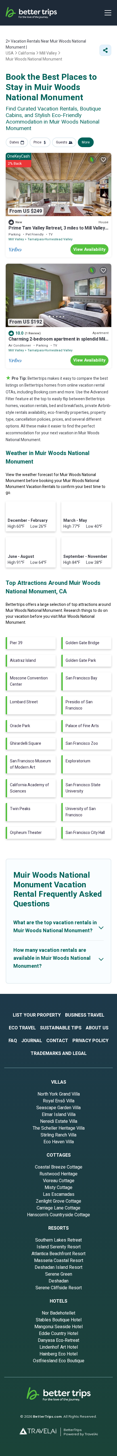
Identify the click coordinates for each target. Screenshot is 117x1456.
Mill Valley (16, 239)
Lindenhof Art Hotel (58, 1347)
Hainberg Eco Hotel (58, 1354)
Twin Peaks (20, 809)
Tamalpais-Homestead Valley (50, 239)
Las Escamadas (58, 1194)
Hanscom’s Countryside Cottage (58, 1214)
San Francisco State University (83, 788)
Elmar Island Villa (59, 1114)
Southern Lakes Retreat (58, 1240)
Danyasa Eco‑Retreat (58, 1340)
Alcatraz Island (23, 661)
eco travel (22, 1028)
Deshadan (58, 1281)
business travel (84, 1015)
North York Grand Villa (58, 1094)
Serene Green (58, 1274)
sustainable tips (61, 1028)
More (86, 142)
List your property (37, 1015)
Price (37, 142)
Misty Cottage (58, 1187)
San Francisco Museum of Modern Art (30, 764)
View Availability (89, 249)
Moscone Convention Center (29, 681)
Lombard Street (24, 702)
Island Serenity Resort (59, 1247)
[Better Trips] (59, 1396)
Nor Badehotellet (58, 1313)
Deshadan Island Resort (58, 1267)
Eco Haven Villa (58, 1141)
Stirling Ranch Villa (58, 1135)
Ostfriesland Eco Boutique (58, 1360)
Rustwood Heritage (58, 1174)
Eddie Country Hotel (58, 1333)
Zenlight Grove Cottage (58, 1201)
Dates (14, 142)
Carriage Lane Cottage (58, 1208)
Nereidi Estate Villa (58, 1121)
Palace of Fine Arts (82, 726)
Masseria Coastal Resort (58, 1260)
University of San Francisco (81, 812)
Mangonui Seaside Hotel (58, 1326)
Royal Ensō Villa (58, 1101)
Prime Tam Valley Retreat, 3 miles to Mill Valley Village (57, 231)
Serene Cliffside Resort (58, 1287)
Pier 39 (16, 643)
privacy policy (90, 1040)
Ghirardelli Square (25, 743)
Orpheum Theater (26, 833)
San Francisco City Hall (85, 833)
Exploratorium (78, 761)
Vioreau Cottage (58, 1180)
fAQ (13, 1040)
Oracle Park (20, 726)
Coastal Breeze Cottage (58, 1167)
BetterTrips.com (47, 1416)
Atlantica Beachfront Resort (58, 1253)
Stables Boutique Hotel (59, 1320)
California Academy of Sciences (29, 788)
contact (57, 1040)
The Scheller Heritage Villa (59, 1128)
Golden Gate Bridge (82, 643)
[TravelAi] (40, 1432)
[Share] (105, 50)
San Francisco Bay (81, 678)
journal (31, 1040)
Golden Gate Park (81, 661)
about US (97, 1028)
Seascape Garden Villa (58, 1107)
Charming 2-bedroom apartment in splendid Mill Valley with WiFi (57, 342)
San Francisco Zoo (82, 743)
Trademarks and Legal (59, 1053)
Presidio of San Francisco (79, 705)
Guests (61, 142)
